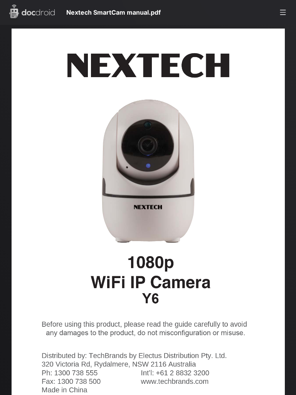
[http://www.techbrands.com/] (179, 387)
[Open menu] (283, 12)
